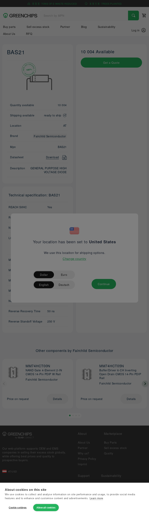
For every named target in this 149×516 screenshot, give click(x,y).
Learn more (96, 498)
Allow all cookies (45, 507)
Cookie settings (18, 507)
